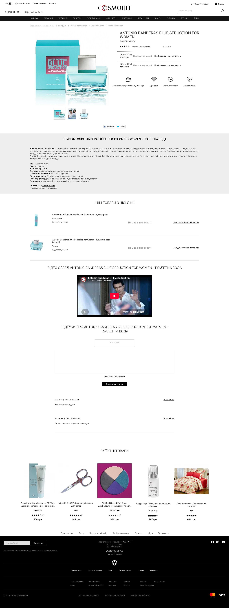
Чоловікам (126, 18)
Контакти (153, 570)
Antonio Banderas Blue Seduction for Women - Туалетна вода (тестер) (81, 241)
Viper (76, 510)
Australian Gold (94, 581)
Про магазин (76, 570)
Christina (127, 581)
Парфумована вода (121, 533)
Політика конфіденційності (89, 595)
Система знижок (125, 570)
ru (7, 3)
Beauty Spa (112, 581)
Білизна (171, 18)
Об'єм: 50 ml (126, 55)
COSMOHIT (114, 8)
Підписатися (38, 543)
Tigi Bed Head (114, 510)
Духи (150, 533)
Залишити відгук (114, 384)
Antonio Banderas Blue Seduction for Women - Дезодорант (80, 214)
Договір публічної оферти (141, 595)
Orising (72, 585)
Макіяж (34, 18)
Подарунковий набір (98, 533)
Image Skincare (159, 581)
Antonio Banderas (49, 188)
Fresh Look (38, 510)
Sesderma (112, 585)
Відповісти (169, 399)
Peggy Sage (153, 511)
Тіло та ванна (94, 18)
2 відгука (167, 46)
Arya (191, 511)
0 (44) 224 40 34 (13, 12)
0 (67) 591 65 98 (32, 12)
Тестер (55, 246)
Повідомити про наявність (167, 56)
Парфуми (48, 18)
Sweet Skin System (147, 585)
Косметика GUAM (76, 581)
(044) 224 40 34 (114, 551)
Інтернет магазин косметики (42, 26)
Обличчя (63, 18)
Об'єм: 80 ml (126, 65)
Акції (196, 18)
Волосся (77, 18)
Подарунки (143, 18)
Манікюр (110, 18)
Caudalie (143, 581)
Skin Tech (127, 585)
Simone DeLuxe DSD (96, 585)
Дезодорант (57, 218)
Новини (141, 570)
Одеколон (139, 533)
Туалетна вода (48, 186)
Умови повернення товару (115, 595)
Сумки (158, 18)
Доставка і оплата (95, 570)
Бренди (184, 18)
